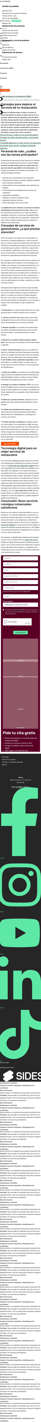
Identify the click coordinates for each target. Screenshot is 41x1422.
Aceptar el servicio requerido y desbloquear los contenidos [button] (17, 1086)
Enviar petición (20, 632)
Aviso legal (5, 757)
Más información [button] (6, 1090)
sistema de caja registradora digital (21, 466)
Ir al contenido (5, 1)
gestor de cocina (31, 540)
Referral (4, 764)
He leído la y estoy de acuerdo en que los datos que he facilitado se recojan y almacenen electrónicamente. (21, 611)
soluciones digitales (8, 525)
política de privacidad (18, 609)
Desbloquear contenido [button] (8, 1083)
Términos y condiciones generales (12, 762)
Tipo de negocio (8, 601)
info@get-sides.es (22, 787)
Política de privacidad (8, 759)
